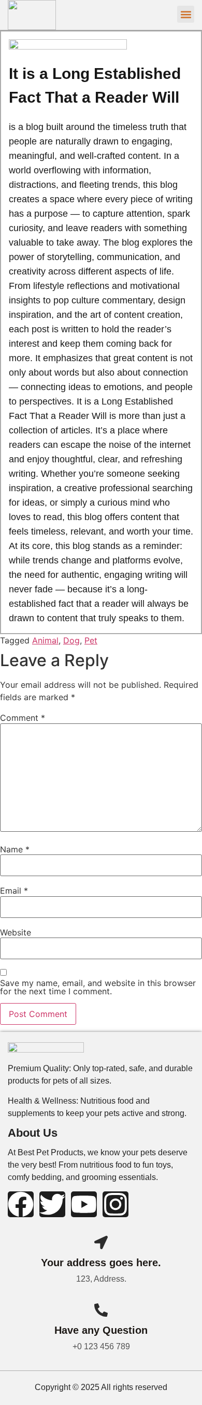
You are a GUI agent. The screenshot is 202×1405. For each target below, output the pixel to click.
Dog (71, 640)
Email (14, 890)
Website (15, 932)
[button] (185, 14)
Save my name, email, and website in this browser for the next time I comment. (98, 987)
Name (15, 849)
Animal (45, 640)
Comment (22, 718)
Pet (90, 640)
